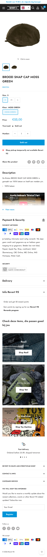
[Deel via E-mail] (43, 162)
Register (9, 514)
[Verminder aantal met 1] (14, 133)
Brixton (5, 87)
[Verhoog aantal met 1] (27, 133)
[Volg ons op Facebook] (4, 528)
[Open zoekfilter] (33, 8)
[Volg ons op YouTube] (18, 528)
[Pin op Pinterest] (33, 162)
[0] (42, 7)
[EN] (25, 8)
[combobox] (25, 8)
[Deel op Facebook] (29, 162)
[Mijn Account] (38, 8)
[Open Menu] (3, 8)
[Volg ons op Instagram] (8, 528)
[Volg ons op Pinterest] (13, 528)
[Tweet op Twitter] (38, 162)
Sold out (23, 142)
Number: (6, 133)
